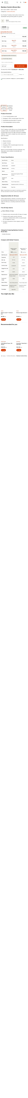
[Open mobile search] (17, 2)
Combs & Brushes (11, 11)
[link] (8, 2)
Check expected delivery (6, 72)
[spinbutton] (9, 74)
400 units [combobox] (4, 66)
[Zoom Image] (14, 91)
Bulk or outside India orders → (8, 62)
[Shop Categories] (2, 2)
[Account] (20, 2)
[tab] (4, 108)
